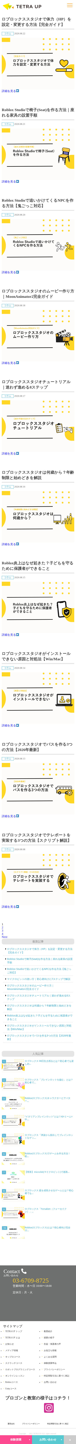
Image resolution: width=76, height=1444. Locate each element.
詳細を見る (9, 90)
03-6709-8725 (31, 1280)
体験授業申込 (50, 1363)
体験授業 (16, 1439)
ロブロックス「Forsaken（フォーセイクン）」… (46, 1210)
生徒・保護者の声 (52, 1344)
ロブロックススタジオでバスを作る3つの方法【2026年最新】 (37, 747)
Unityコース (10, 1389)
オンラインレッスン (14, 1376)
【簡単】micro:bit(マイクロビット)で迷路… (47, 1171)
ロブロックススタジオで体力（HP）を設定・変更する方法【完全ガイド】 (36, 22)
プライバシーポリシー (54, 1369)
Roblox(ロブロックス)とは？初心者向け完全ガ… (47, 1229)
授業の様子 (49, 1338)
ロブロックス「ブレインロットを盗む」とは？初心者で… (49, 1081)
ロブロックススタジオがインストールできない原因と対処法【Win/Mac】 (36, 656)
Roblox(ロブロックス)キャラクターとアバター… (47, 1099)
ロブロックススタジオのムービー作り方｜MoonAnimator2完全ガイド (38, 294)
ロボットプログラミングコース (20, 1369)
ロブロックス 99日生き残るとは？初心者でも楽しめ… (49, 1062)
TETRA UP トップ (13, 1331)
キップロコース (12, 1357)
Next (4, 936)
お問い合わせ (47, 1439)
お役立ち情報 (50, 1350)
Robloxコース (11, 1382)
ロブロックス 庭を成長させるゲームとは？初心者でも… (49, 1192)
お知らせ (9, 1344)
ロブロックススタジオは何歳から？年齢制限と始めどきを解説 (38, 475)
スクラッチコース (13, 1363)
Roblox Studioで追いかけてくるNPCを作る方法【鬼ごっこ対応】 (38, 203)
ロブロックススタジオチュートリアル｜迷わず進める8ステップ (36, 384)
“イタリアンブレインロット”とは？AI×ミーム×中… (48, 1118)
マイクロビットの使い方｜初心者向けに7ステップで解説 (38, 979)
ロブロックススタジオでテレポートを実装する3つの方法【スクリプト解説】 (36, 838)
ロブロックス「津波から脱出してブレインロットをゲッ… (49, 1136)
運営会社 (11, 1424)
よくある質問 (50, 1357)
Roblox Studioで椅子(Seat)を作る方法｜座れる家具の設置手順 (38, 112)
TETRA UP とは (12, 1338)
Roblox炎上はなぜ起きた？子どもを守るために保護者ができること (38, 566)
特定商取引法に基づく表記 (56, 1376)
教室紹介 (48, 1331)
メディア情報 (11, 1350)
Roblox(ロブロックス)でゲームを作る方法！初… (47, 1155)
